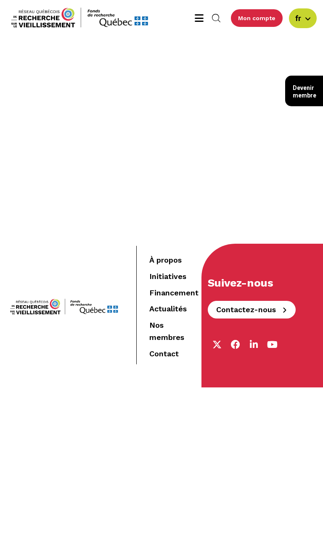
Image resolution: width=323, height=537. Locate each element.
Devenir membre (304, 91)
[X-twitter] (217, 344)
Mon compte (256, 18)
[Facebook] (235, 344)
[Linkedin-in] (254, 344)
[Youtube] (272, 344)
